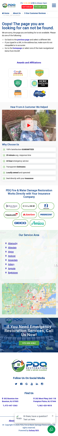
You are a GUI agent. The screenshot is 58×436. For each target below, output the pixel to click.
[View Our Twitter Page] (16, 383)
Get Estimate (27, 7)
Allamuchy (12, 243)
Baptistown (13, 273)
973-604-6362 (29, 343)
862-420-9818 (45, 405)
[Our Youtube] (32, 383)
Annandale (13, 260)
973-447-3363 (40, 7)
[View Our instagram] (42, 383)
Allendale (12, 247)
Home (6, 13)
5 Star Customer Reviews (35, 13)
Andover (12, 256)
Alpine (11, 252)
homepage (17, 48)
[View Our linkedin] (37, 383)
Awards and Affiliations (29, 62)
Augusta (11, 268)
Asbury (11, 264)
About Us (17, 13)
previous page (23, 40)
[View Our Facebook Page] (21, 383)
